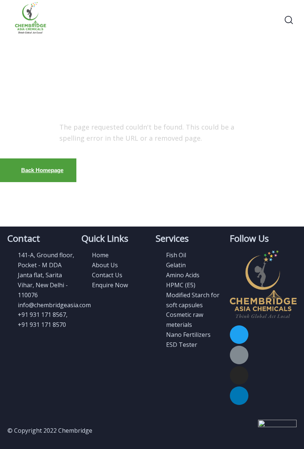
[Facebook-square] (239, 355)
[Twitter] (239, 334)
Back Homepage (42, 170)
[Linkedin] (239, 395)
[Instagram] (239, 375)
